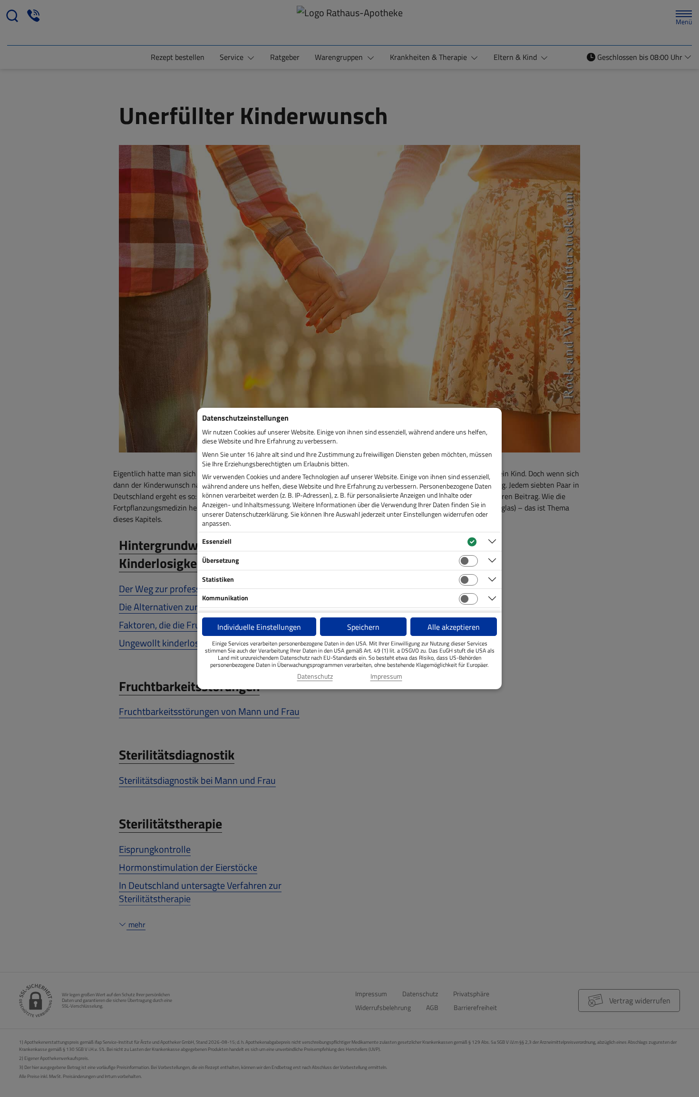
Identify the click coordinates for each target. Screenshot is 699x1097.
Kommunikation (225, 598)
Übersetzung (220, 560)
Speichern (363, 627)
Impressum (386, 676)
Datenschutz (315, 676)
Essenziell (217, 541)
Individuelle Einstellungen (259, 627)
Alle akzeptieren (453, 627)
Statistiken (218, 579)
